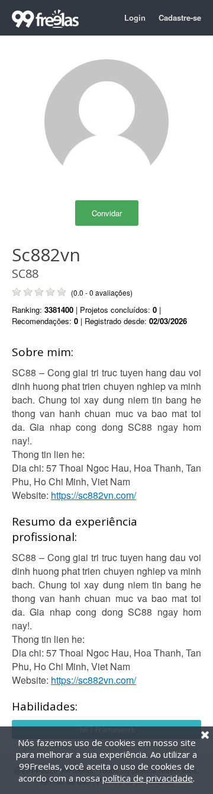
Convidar (107, 213)
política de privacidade (147, 778)
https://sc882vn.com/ (93, 495)
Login (135, 17)
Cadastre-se (180, 17)
